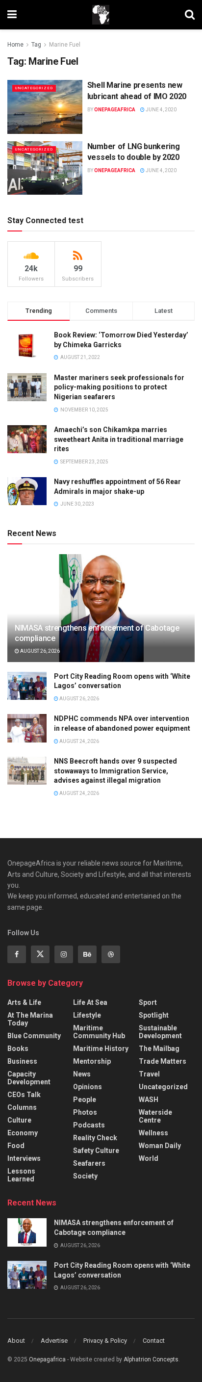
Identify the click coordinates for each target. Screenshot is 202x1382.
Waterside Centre (155, 1116)
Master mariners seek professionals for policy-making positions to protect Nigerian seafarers (119, 387)
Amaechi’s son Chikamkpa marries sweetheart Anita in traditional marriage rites (118, 439)
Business (22, 1061)
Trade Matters (162, 1061)
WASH (148, 1099)
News (82, 1074)
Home (15, 44)
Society (85, 1176)
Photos (85, 1112)
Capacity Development (28, 1078)
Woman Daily (160, 1146)
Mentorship (92, 1061)
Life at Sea (90, 1002)
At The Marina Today (30, 1019)
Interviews (24, 1158)
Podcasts (89, 1125)
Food (16, 1146)
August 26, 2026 (39, 651)
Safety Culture (96, 1150)
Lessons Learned (21, 1175)
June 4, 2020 (161, 109)
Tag (36, 44)
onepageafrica (114, 109)
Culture (19, 1120)
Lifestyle (87, 1015)
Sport (148, 1002)
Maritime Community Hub (99, 1032)
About (16, 1340)
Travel (149, 1074)
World (148, 1158)
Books (17, 1048)
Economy (22, 1133)
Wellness (153, 1133)
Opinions (87, 1087)
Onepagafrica (47, 1359)
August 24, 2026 (78, 741)
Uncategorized (34, 88)
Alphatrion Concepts (151, 1359)
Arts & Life (24, 1002)
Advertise (54, 1340)
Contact (154, 1340)
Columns (22, 1107)
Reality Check (95, 1138)
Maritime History (100, 1048)
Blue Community (34, 1036)
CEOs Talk (24, 1095)
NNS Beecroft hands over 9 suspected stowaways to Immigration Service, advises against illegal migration (115, 770)
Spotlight (154, 1015)
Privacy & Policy (105, 1340)
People (84, 1099)
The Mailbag (159, 1048)
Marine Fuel (64, 44)
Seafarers (89, 1163)
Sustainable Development (160, 1032)
